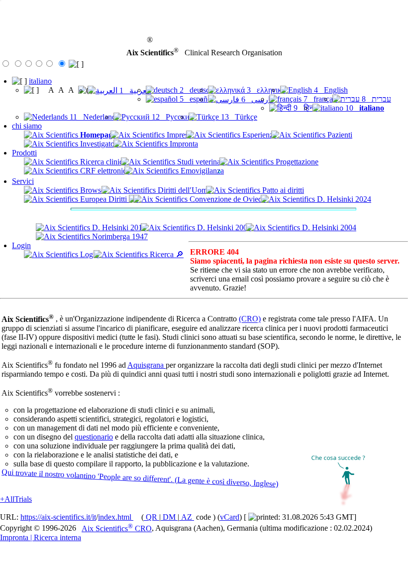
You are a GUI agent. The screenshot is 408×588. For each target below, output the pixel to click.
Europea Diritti (103, 199)
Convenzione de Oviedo (227, 199)
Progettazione (296, 161)
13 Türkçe (238, 117)
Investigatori (98, 144)
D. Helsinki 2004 (328, 227)
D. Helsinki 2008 (223, 227)
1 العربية (134, 90)
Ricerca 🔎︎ (166, 254)
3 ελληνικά (265, 90)
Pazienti (338, 135)
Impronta (183, 144)
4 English (330, 90)
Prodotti (24, 152)
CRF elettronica (104, 170)
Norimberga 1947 (119, 236)
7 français (320, 99)
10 (363, 108)
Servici (23, 181)
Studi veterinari (200, 161)
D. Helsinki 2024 (343, 199)
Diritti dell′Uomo (183, 190)
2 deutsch (195, 90)
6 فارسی (257, 99)
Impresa (178, 135)
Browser (92, 190)
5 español (195, 99)
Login (21, 245)
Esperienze (258, 135)
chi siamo (27, 126)
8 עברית (375, 99)
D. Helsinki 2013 (118, 227)
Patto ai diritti (282, 190)
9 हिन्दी (305, 108)
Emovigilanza (201, 170)
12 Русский (172, 117)
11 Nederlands (93, 117)
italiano (40, 81)
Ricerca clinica (102, 161)
